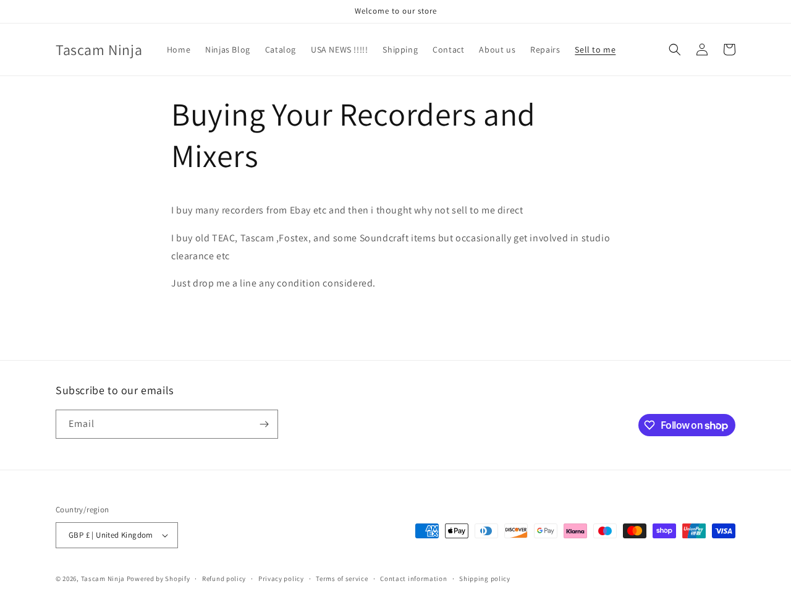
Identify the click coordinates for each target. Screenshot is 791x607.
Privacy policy (281, 578)
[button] (674, 49)
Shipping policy (484, 578)
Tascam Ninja (103, 578)
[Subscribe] (263, 424)
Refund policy (224, 578)
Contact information (413, 578)
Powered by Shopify (158, 578)
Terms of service (342, 578)
